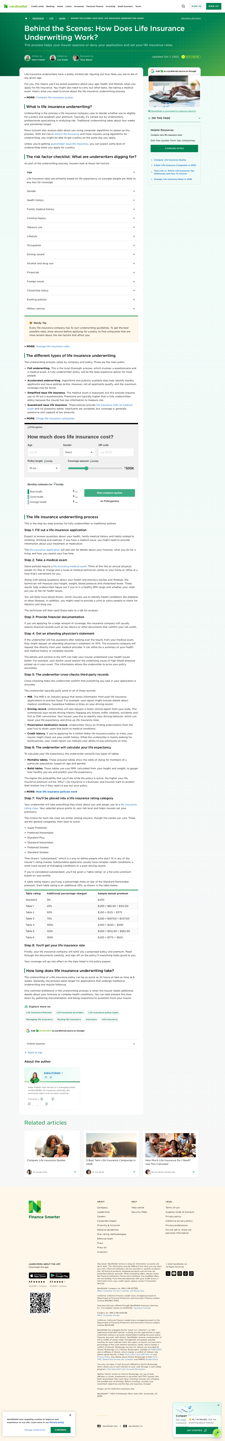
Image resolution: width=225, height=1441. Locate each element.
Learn (62, 18)
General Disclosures (111, 1359)
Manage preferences (34, 1430)
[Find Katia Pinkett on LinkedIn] (51, 1077)
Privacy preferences (177, 1225)
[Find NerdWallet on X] (168, 1273)
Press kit (102, 1247)
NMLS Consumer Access (108, 1291)
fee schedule (127, 1359)
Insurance (38, 18)
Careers (101, 1216)
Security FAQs (139, 1212)
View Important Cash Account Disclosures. (126, 1369)
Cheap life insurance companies (55, 418)
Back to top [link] (35, 1052)
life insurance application (45, 549)
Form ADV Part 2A (143, 1354)
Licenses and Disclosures (132, 1291)
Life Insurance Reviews (39, 1012)
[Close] (220, 1415)
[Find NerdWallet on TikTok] (191, 1273)
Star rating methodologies (111, 1234)
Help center (137, 1207)
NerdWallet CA (135, 1426)
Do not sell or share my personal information (178, 1231)
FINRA (154, 1349)
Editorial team (105, 1238)
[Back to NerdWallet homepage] (26, 18)
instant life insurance (66, 134)
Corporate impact (107, 1221)
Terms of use (173, 1207)
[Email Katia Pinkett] (46, 1077)
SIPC (160, 1349)
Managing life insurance (39, 1019)
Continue (60, 1430)
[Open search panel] (183, 6)
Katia (52, 1072)
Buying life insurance (69, 1019)
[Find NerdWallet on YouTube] (174, 1273)
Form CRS (129, 1354)
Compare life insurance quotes (54, 97)
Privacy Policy (103, 1357)
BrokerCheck (152, 1359)
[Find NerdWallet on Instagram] (179, 1273)
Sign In (196, 6)
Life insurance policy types (103, 1012)
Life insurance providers (70, 1012)
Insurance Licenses (142, 1308)
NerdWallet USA (110, 1426)
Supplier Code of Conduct (180, 1212)
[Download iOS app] (38, 1275)
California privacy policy (179, 1221)
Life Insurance (110, 1019)
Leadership (103, 1212)
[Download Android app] (59, 1275)
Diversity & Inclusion (108, 1225)
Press (100, 1243)
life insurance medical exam (70, 566)
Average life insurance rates (52, 346)
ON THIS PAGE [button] (161, 118)
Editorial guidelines (108, 1230)
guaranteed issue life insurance (69, 143)
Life (51, 18)
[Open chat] (217, 1433)
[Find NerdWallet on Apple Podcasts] (185, 1273)
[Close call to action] (218, 1405)
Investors (102, 1252)
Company (102, 1207)
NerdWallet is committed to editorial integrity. (173, 111)
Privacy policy (173, 1216)
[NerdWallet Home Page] (15, 6)
